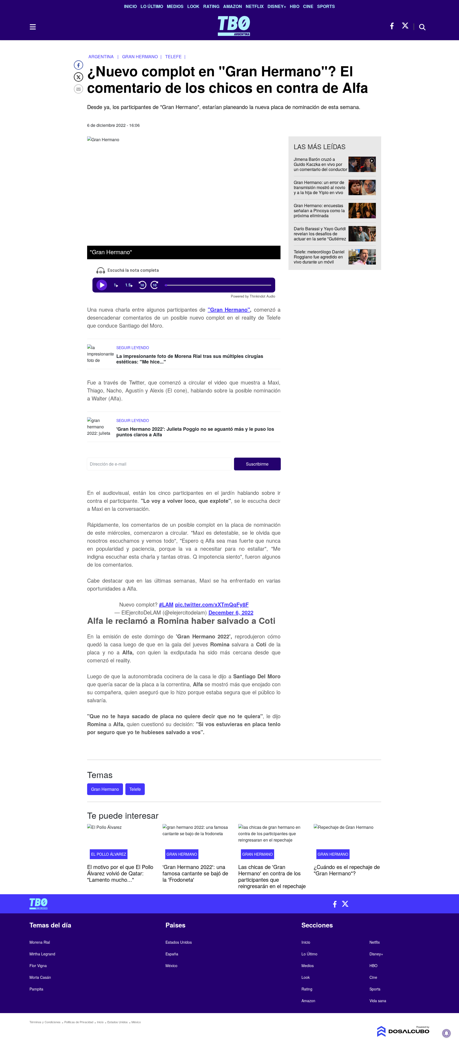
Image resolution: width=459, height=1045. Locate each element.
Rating (211, 6)
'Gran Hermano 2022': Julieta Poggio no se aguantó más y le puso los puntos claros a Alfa (195, 431)
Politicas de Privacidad (78, 1022)
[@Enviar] (78, 89)
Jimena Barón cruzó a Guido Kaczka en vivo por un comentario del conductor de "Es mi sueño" (320, 167)
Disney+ (276, 6)
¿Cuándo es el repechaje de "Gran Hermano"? (347, 870)
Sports (326, 6)
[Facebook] (78, 65)
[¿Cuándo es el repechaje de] (347, 843)
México (171, 965)
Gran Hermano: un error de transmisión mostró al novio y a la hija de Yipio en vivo (319, 187)
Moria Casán (40, 977)
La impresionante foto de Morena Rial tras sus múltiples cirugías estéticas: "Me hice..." (189, 358)
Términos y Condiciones (45, 1022)
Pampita (36, 989)
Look (193, 6)
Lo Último (152, 6)
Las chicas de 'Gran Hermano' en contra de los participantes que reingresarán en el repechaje (272, 876)
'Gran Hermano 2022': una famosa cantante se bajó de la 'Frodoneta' (195, 873)
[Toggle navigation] (32, 27)
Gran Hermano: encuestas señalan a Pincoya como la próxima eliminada (319, 210)
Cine (308, 6)
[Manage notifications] (446, 1033)
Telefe (135, 789)
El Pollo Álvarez (108, 853)
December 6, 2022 (231, 612)
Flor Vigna (38, 965)
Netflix (255, 6)
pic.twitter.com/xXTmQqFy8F (212, 604)
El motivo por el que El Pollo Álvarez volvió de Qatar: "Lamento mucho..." (120, 873)
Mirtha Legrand (42, 953)
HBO (294, 6)
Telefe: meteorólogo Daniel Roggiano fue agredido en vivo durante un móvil (319, 257)
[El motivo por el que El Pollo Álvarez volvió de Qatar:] (121, 843)
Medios (175, 6)
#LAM (166, 604)
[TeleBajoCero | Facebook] (393, 26)
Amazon (232, 6)
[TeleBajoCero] (127, 903)
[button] (257, 464)
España (171, 953)
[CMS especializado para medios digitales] (382, 1031)
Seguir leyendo (132, 347)
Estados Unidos (178, 942)
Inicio (130, 6)
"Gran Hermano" (229, 309)
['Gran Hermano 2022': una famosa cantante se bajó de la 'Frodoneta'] (196, 843)
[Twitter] (78, 77)
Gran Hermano (105, 789)
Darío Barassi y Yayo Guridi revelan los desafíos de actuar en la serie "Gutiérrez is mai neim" (320, 236)
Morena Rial (39, 942)
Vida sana (377, 1000)
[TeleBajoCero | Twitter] (405, 26)
